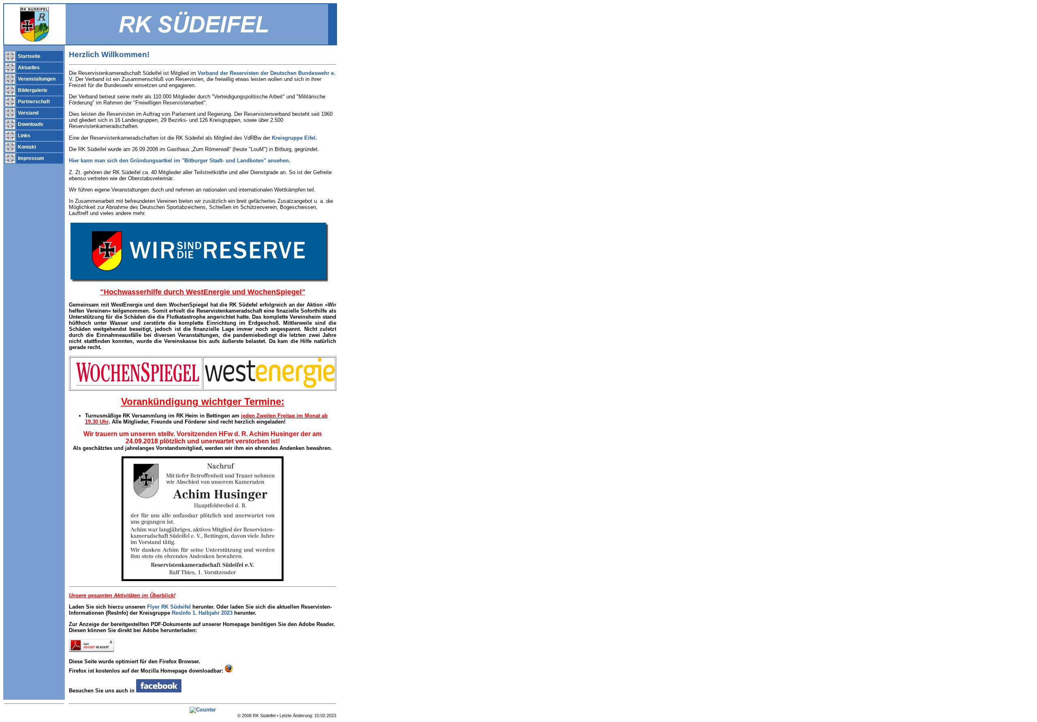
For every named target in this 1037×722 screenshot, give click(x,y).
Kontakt (26, 147)
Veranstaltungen (36, 79)
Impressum (30, 158)
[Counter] (203, 710)
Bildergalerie (32, 90)
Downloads (30, 124)
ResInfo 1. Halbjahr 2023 (202, 613)
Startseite (29, 56)
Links (23, 135)
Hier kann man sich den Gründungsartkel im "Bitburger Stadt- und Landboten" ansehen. (179, 161)
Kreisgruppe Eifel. (294, 138)
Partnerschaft (33, 101)
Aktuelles (28, 67)
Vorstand (27, 113)
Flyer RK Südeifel (169, 607)
